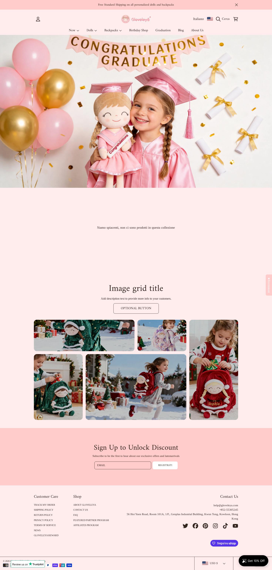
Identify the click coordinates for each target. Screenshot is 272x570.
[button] (223, 19)
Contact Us (80, 509)
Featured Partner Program (91, 520)
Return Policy (43, 515)
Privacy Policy (43, 520)
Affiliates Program (86, 525)
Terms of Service (45, 525)
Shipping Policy (43, 509)
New (72, 30)
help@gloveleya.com (226, 505)
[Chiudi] (236, 5)
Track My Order (44, 504)
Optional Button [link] (136, 308)
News (37, 530)
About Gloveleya (84, 504)
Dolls (90, 30)
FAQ (75, 515)
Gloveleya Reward (46, 535)
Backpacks (111, 30)
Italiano (198, 19)
